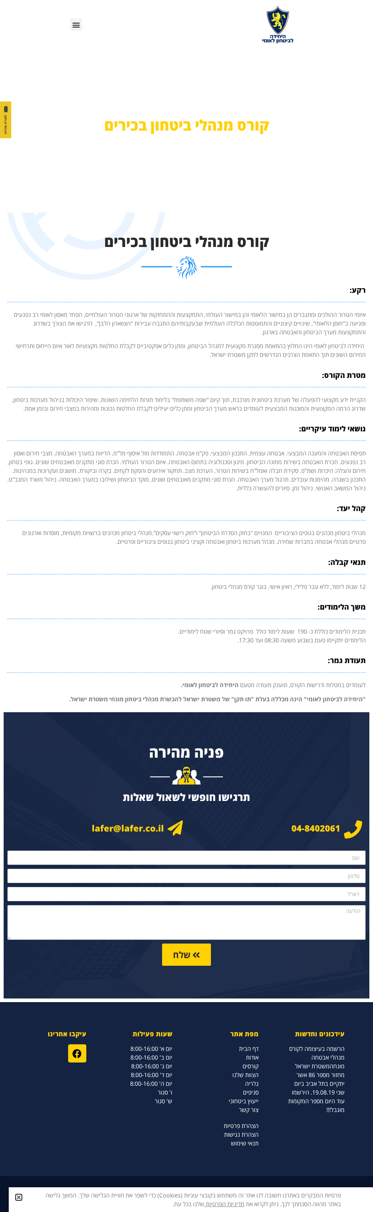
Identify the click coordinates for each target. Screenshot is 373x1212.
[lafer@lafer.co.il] (175, 828)
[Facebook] (77, 1053)
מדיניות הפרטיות (224, 1204)
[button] (76, 25)
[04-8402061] (353, 829)
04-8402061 (315, 828)
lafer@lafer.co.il (128, 828)
